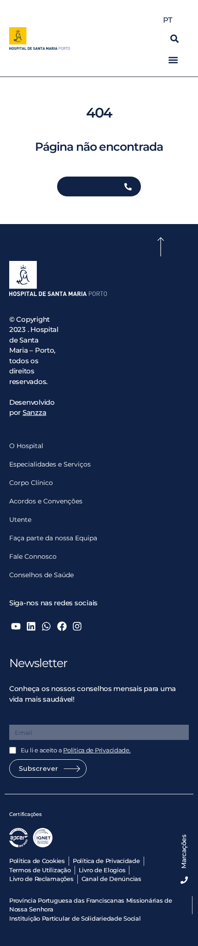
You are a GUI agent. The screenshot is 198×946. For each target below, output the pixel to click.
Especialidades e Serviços (50, 464)
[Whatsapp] (46, 626)
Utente (20, 519)
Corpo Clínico (31, 483)
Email (19, 718)
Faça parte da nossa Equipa (53, 538)
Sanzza (34, 412)
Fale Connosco (33, 556)
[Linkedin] (31, 626)
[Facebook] (61, 626)
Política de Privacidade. (97, 750)
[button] (174, 38)
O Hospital (26, 446)
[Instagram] (77, 626)
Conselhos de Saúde (41, 575)
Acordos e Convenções (45, 501)
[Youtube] (16, 626)
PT (167, 20)
